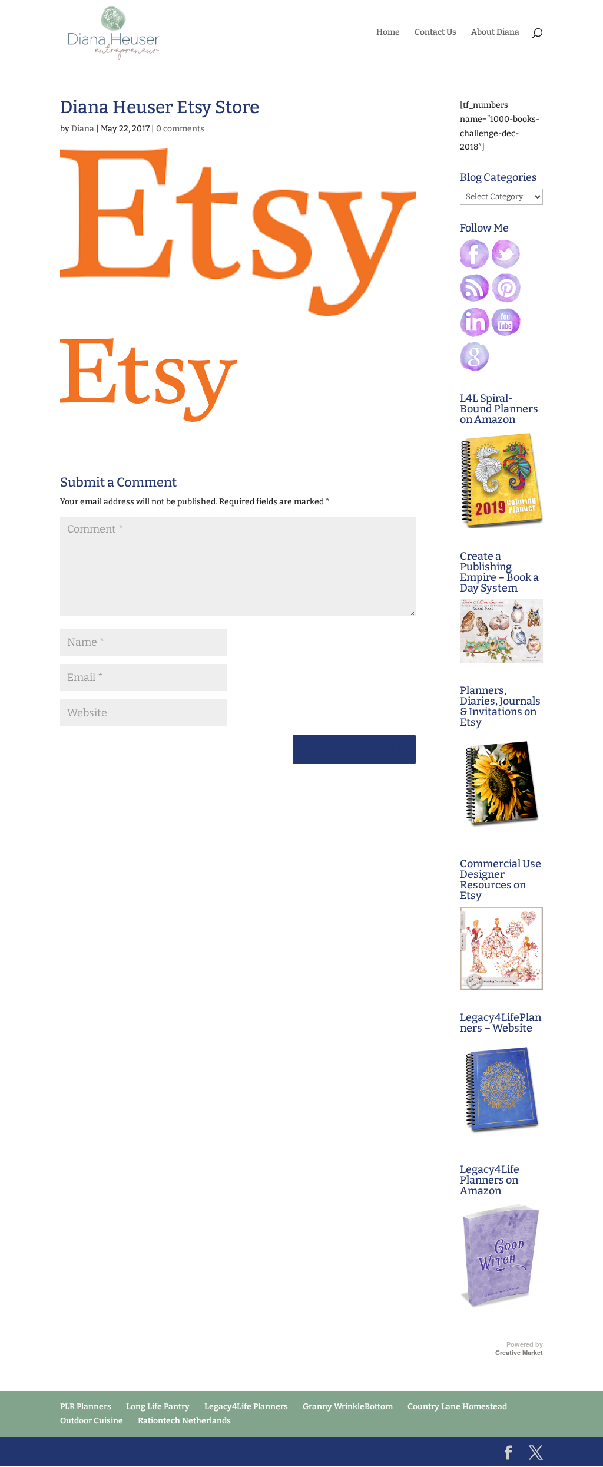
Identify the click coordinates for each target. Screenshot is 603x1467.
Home (388, 32)
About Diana (495, 32)
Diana (82, 129)
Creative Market (519, 1353)
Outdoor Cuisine (91, 1421)
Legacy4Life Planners (246, 1407)
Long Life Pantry (158, 1407)
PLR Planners (85, 1407)
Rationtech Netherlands (184, 1421)
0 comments (180, 129)
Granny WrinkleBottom (348, 1407)
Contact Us (435, 32)
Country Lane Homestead (457, 1407)
